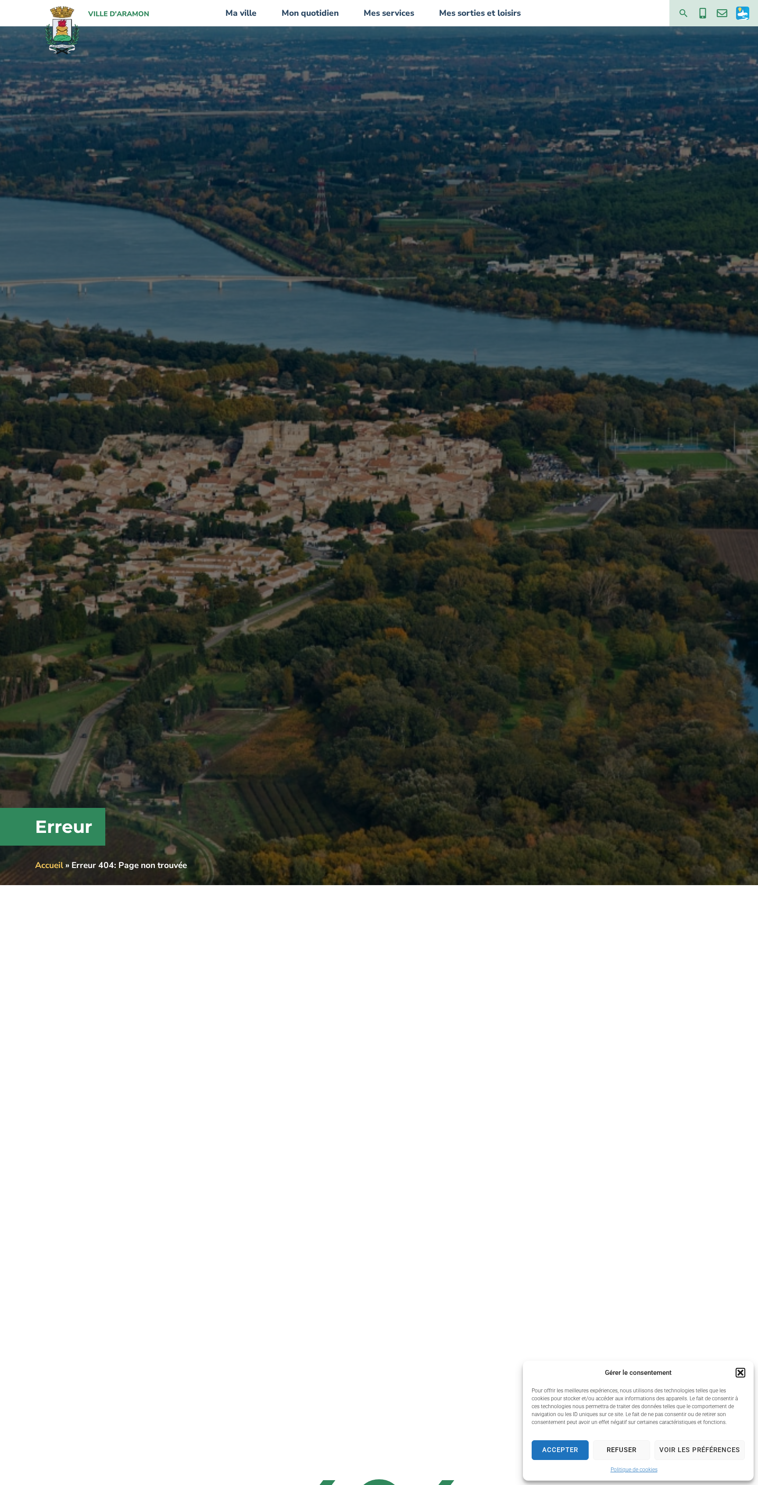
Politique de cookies (634, 1470)
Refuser (621, 1450)
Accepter (560, 1450)
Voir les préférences (699, 1450)
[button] (740, 1372)
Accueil (49, 865)
